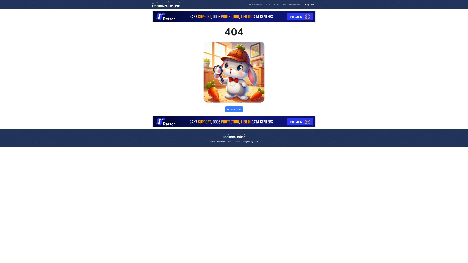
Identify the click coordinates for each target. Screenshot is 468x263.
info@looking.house (250, 142)
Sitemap (237, 142)
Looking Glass (255, 4)
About (212, 142)
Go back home (234, 109)
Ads (229, 142)
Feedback (221, 142)
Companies (309, 4)
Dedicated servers (291, 4)
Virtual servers (272, 4)
